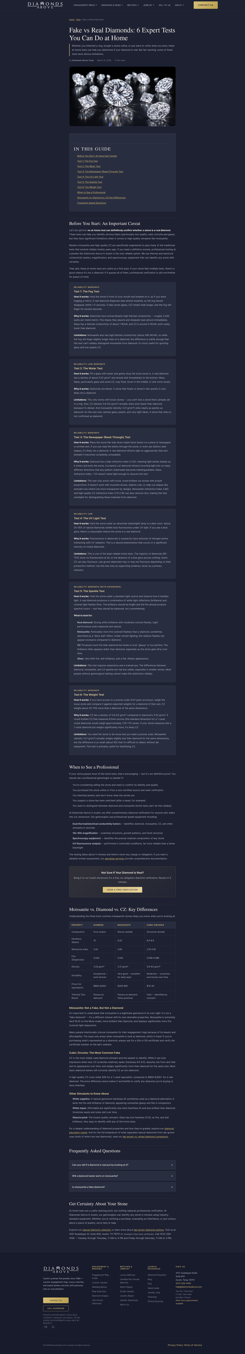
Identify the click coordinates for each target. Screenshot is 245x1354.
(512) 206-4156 (183, 1283)
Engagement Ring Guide (100, 1276)
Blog (78, 19)
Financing (152, 1297)
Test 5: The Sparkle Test (89, 182)
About (178, 5)
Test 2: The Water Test (89, 166)
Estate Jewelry (127, 1291)
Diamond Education (157, 1275)
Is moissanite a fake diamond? (88, 1187)
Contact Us (205, 5)
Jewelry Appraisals (129, 1300)
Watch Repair (126, 1287)
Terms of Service (193, 1345)
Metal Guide (153, 1288)
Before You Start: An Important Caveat (97, 156)
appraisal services (114, 858)
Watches (132, 5)
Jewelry (147, 5)
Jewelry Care (154, 1292)
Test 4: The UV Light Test (90, 176)
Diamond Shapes (100, 1296)
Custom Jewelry (99, 1282)
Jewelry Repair (127, 1296)
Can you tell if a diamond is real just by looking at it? (100, 1164)
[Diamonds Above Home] (45, 5)
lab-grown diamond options (149, 1229)
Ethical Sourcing (155, 1301)
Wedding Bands (99, 1287)
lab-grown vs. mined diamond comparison (145, 1136)
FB (45, 1326)
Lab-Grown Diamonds (97, 1302)
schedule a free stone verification (139, 1234)
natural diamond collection (96, 1229)
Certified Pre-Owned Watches (129, 1281)
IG (53, 1326)
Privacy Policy (175, 1345)
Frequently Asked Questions (91, 203)
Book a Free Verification (122, 890)
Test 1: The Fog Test (87, 161)
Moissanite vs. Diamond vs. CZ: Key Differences (101, 197)
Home (72, 19)
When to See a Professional (91, 192)
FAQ (150, 1283)
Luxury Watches (127, 1275)
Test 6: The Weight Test (89, 187)
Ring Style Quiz (99, 1291)
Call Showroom (55, 1308)
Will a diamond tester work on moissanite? (95, 1175)
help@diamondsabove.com (189, 1287)
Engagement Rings (84, 5)
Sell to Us (164, 5)
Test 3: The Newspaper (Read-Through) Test (100, 171)
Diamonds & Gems (111, 5)
